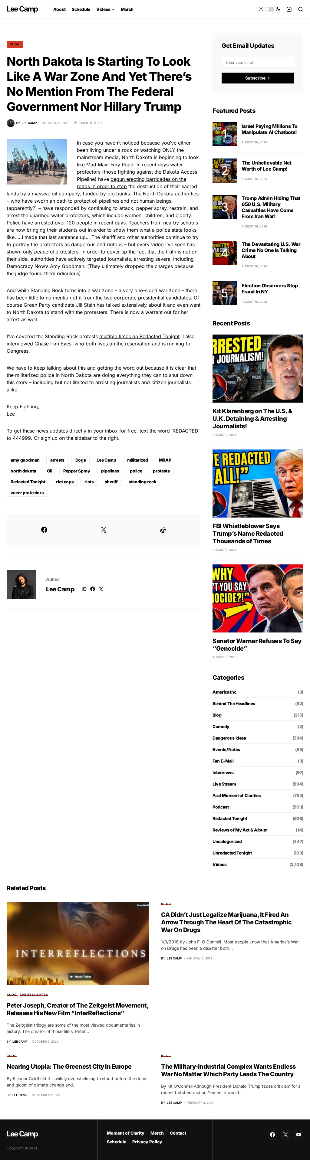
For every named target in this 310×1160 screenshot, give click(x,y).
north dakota (23, 470)
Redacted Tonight (28, 481)
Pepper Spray (76, 470)
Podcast (221, 806)
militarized (137, 459)
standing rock (142, 481)
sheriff (111, 481)
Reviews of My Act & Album (240, 829)
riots (89, 481)
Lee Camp (22, 9)
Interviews (223, 772)
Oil (49, 470)
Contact (178, 1132)
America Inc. (225, 691)
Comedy (221, 726)
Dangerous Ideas (229, 737)
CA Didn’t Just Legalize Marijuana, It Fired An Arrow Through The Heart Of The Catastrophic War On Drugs (226, 922)
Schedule (116, 1141)
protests (161, 470)
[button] (269, 9)
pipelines (110, 470)
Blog (15, 44)
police (136, 470)
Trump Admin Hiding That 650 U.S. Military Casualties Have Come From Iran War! (271, 207)
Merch (157, 1132)
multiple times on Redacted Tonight (139, 336)
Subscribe (255, 77)
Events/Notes (226, 749)
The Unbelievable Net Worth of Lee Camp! (267, 166)
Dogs (80, 459)
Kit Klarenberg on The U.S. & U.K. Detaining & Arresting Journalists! (252, 418)
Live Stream (224, 783)
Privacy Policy (147, 1141)
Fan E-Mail (223, 760)
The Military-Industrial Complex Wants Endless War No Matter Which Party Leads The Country (228, 1070)
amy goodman (25, 459)
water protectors (27, 492)
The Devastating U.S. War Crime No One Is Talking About (271, 250)
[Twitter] (285, 1135)
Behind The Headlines (234, 703)
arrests (57, 459)
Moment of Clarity (125, 1132)
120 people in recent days (96, 223)
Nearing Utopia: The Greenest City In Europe (69, 1066)
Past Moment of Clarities (237, 795)
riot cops (65, 481)
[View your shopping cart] (289, 9)
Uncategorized (227, 841)
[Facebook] (272, 1135)
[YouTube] (298, 1135)
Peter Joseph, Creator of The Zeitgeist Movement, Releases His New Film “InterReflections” (77, 1009)
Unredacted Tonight (232, 852)
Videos (220, 864)
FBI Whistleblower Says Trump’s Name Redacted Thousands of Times (248, 533)
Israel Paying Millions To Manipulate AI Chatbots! (270, 129)
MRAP (165, 459)
